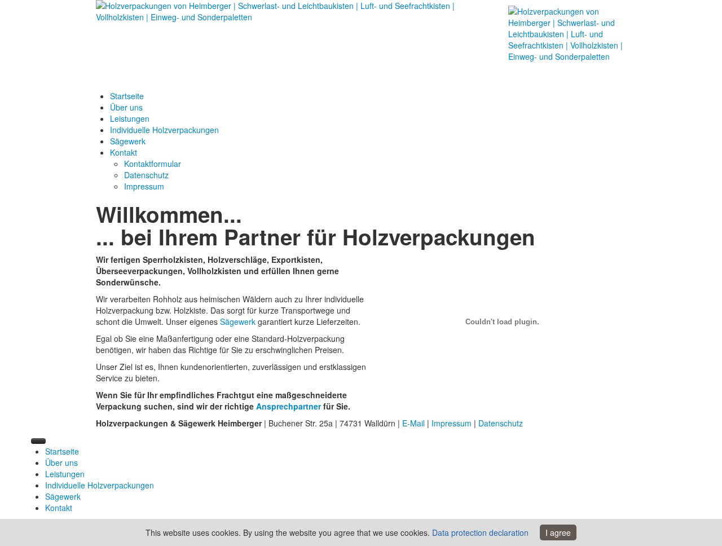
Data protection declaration (480, 532)
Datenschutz (500, 423)
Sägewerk (238, 321)
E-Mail (413, 423)
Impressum (452, 423)
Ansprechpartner (289, 406)
